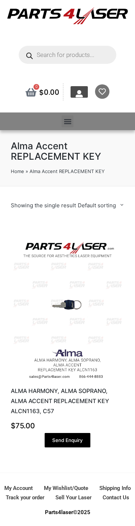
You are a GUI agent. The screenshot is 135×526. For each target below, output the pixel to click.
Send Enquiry (67, 440)
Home (17, 171)
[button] (67, 121)
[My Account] (79, 93)
